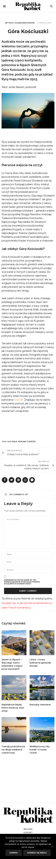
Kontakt (28, 832)
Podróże (30, 23)
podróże (31, 442)
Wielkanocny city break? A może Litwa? (40, 749)
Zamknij (13, 852)
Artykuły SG (11, 23)
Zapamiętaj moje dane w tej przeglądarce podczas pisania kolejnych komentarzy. (22, 582)
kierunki (22, 442)
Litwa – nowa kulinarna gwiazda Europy (40, 662)
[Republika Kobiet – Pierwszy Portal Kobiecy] (28, 6)
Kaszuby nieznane (40, 704)
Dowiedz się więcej (37, 852)
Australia (12, 442)
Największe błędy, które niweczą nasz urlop (13, 707)
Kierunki (22, 23)
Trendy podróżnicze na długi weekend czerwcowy (13, 749)
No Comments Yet (18, 494)
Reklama (28, 829)
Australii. (18, 399)
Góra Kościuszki (28, 31)
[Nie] (52, 846)
